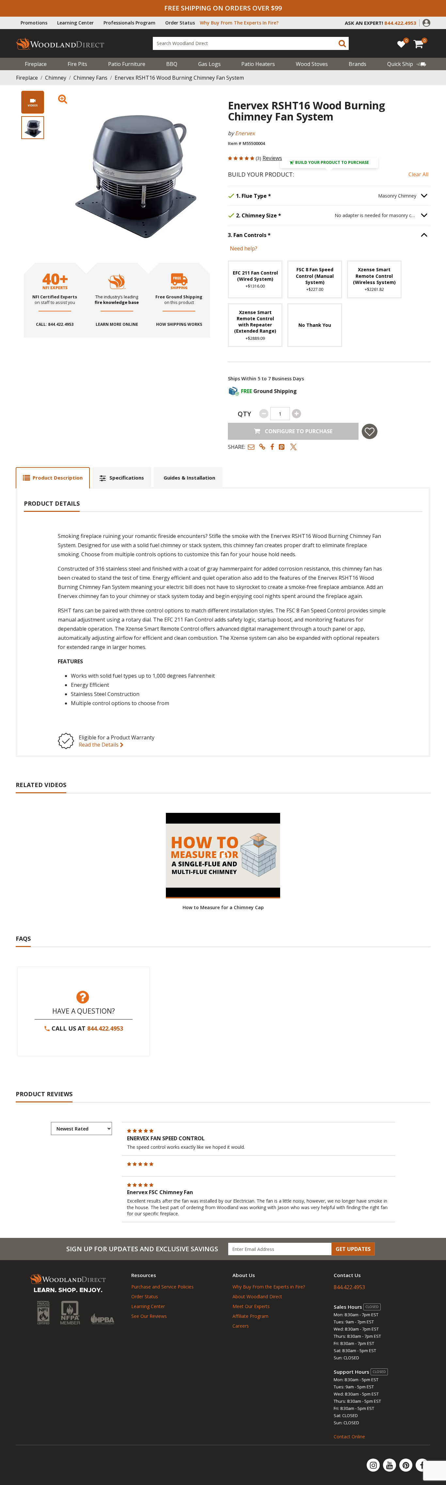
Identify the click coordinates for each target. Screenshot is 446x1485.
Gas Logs (209, 64)
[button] (426, 22)
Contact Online (349, 1436)
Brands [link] (357, 64)
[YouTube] (390, 1465)
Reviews (272, 158)
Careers (240, 1326)
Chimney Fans (90, 77)
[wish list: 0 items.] (401, 44)
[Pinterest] (406, 1465)
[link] (406, 64)
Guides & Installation (189, 477)
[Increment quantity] (296, 414)
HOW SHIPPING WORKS (179, 324)
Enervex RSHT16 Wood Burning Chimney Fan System (179, 77)
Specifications (126, 477)
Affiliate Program (250, 1316)
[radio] (255, 279)
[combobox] (251, 43)
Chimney (55, 77)
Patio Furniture (126, 64)
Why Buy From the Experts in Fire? (268, 1287)
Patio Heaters (258, 64)
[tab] (53, 477)
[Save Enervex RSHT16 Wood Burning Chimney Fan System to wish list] (369, 431)
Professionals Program (129, 23)
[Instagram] (374, 1465)
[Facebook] (422, 1465)
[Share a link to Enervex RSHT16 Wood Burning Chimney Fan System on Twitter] (293, 446)
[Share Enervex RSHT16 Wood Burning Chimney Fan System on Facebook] (272, 446)
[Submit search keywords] (342, 43)
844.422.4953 (105, 1028)
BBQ (171, 64)
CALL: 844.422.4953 (54, 324)
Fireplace (36, 64)
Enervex (245, 133)
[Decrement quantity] (264, 414)
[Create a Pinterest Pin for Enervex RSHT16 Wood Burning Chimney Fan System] (282, 446)
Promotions (34, 23)
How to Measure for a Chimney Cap (223, 907)
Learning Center (75, 23)
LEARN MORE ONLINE (117, 324)
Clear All (418, 174)
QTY (244, 413)
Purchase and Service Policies (162, 1287)
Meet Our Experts (251, 1306)
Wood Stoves (312, 64)
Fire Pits (77, 64)
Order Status (180, 23)
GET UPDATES (353, 1249)
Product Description (58, 477)
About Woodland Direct (257, 1296)
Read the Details (99, 744)
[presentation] (32, 127)
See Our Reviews (149, 1316)
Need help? (243, 248)
